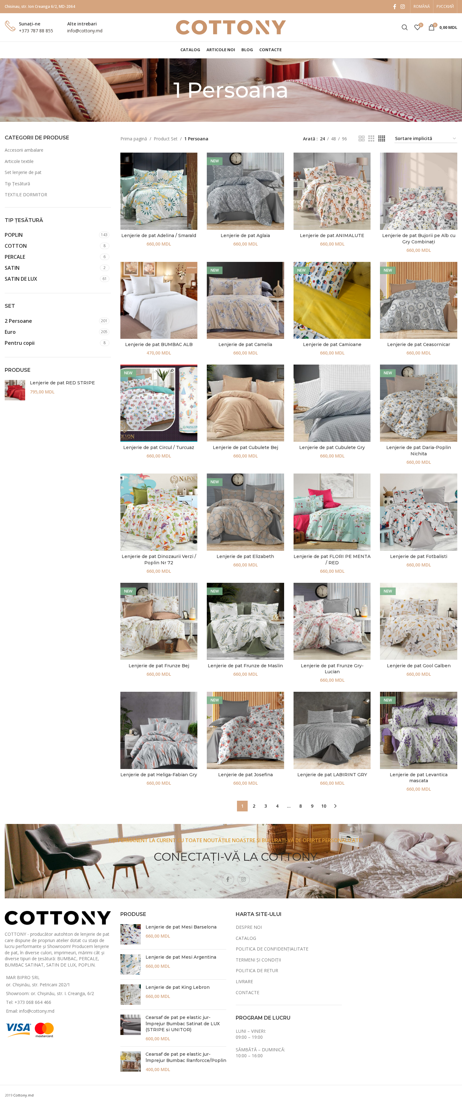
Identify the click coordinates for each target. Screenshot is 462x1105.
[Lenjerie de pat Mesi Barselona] (130, 934)
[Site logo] (231, 27)
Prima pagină (133, 139)
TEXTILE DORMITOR (26, 195)
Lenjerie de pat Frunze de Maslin (245, 666)
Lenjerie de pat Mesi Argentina (181, 957)
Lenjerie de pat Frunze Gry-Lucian (332, 669)
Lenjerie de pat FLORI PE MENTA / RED (332, 560)
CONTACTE (247, 992)
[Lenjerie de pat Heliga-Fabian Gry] (159, 730)
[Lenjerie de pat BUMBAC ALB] (159, 300)
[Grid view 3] (371, 139)
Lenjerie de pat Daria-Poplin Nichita (418, 451)
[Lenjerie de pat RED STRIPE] (15, 390)
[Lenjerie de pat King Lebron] (130, 994)
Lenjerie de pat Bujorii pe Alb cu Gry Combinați (418, 239)
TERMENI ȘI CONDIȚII (258, 960)
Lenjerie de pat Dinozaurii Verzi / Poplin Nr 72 (159, 560)
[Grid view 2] (362, 139)
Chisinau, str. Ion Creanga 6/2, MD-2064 (40, 6)
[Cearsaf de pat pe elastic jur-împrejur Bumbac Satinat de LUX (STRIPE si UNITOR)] (130, 1028)
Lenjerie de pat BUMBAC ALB (159, 344)
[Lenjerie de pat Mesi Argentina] (130, 964)
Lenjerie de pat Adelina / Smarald (158, 235)
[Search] (405, 27)
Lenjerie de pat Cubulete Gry (332, 447)
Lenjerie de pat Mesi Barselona (181, 927)
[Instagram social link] (403, 6)
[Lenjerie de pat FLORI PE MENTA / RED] (332, 512)
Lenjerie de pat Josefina (245, 774)
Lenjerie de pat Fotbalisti (418, 556)
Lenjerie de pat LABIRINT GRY (332, 774)
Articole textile (19, 161)
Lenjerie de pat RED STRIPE (62, 383)
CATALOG (246, 938)
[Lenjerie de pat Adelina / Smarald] (159, 191)
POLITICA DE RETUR (257, 970)
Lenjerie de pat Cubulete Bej (245, 447)
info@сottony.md (84, 31)
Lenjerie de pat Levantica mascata (419, 778)
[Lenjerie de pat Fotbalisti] (418, 512)
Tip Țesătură (17, 184)
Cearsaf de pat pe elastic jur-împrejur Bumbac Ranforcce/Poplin (186, 1057)
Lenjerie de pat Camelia (245, 344)
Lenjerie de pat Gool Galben (419, 666)
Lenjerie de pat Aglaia (245, 235)
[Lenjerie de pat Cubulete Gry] (332, 403)
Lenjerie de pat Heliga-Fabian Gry (158, 774)
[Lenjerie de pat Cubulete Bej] (245, 403)
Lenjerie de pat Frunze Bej (159, 666)
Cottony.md (23, 1095)
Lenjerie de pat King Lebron (178, 987)
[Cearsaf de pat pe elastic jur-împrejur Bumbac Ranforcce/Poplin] (130, 1061)
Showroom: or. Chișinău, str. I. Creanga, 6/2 (50, 993)
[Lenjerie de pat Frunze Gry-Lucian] (332, 621)
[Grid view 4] (381, 139)
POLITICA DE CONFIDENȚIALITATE (272, 949)
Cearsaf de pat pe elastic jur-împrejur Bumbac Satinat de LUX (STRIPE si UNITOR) (183, 1023)
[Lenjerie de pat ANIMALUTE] (332, 191)
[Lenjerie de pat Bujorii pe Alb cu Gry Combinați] (418, 191)
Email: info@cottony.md (30, 1011)
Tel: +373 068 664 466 (28, 1002)
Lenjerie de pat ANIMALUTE (332, 235)
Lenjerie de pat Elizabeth (245, 556)
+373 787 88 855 (36, 31)
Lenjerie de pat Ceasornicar (418, 344)
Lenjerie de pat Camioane (332, 344)
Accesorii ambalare (24, 150)
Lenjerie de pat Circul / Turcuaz (158, 447)
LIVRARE (244, 981)
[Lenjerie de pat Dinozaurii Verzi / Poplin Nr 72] (159, 512)
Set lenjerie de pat (23, 172)
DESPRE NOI (249, 927)
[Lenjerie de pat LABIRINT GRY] (332, 730)
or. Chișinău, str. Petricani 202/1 (38, 985)
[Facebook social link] (395, 6)
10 (323, 806)
